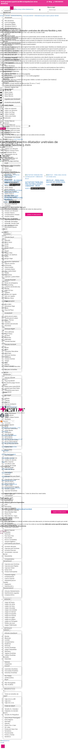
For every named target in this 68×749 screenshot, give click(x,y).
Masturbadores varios (9, 480)
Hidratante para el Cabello (9, 581)
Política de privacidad (24, 509)
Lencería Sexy (9, 237)
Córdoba (4, 284)
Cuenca (4, 288)
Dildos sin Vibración (10, 182)
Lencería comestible (11, 369)
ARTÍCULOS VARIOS (7, 629)
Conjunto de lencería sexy (12, 287)
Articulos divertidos (10, 633)
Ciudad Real (5, 281)
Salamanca (5, 363)
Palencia (4, 353)
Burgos (3, 259)
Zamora (4, 399)
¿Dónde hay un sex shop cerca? (12, 439)
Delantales (8, 659)
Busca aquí (51, 7)
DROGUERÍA (8, 450)
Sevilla (3, 372)
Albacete (4, 232)
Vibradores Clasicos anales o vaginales (12, 33)
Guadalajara (5, 301)
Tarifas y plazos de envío (10, 443)
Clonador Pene (9, 134)
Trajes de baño (9, 301)
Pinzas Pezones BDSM (11, 443)
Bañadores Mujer (10, 306)
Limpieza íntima (9, 595)
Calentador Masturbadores (8, 146)
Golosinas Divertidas (11, 672)
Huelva (3, 304)
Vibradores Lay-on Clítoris (9, 29)
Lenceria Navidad (10, 341)
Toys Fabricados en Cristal (10, 201)
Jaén (3, 311)
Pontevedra (5, 356)
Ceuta (3, 278)
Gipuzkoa (4, 291)
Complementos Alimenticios (8, 560)
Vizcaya (4, 396)
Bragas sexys (9, 248)
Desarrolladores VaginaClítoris (8, 70)
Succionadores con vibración (9, 82)
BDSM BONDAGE (6, 373)
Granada (4, 298)
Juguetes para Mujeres (11, 59)
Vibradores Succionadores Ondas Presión (12, 44)
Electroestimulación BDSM (10, 228)
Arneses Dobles (9, 216)
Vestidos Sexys (9, 298)
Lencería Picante (10, 280)
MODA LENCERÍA (6, 233)
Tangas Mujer (9, 258)
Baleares (4, 252)
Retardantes (8, 556)
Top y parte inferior (10, 271)
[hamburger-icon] (12, 8)
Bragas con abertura (11, 255)
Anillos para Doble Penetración (9, 117)
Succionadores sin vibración (9, 78)
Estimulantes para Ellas (12, 476)
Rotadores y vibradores (9, 484)
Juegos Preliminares (11, 625)
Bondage (7, 395)
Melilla (3, 340)
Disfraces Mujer (9, 329)
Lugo (3, 330)
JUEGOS (6, 599)
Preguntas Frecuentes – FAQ (11, 428)
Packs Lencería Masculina (12, 366)
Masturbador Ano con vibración (10, 159)
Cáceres (4, 262)
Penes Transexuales (11, 197)
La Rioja (4, 317)
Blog (3, 462)
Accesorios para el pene (12, 102)
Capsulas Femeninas (11, 490)
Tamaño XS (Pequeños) (12, 714)
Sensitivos (8, 736)
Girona (3, 294)
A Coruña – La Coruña (7, 226)
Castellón (4, 275)
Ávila (3, 245)
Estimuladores (9, 63)
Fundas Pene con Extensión (9, 125)
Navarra (4, 347)
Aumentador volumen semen (10, 553)
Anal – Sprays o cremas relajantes (11, 518)
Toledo (3, 386)
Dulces (7, 666)
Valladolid (4, 392)
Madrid (3, 333)
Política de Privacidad (9, 454)
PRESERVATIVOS (9, 689)
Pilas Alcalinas (9, 684)
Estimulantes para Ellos (12, 543)
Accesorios (8, 313)
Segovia (4, 369)
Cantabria (4, 271)
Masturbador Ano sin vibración (10, 155)
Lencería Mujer (6, 473)
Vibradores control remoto (9, 40)
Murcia (3, 343)
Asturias (4, 242)
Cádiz (3, 265)
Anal (6, 163)
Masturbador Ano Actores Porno (11, 138)
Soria (3, 376)
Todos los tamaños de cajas (10, 695)
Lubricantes (8, 495)
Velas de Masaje (9, 469)
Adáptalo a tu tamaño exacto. (10, 712)
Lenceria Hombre (10, 344)
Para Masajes (9, 455)
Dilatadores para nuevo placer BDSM (11, 391)
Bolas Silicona (9, 96)
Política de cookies (8, 458)
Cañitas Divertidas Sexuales (9, 656)
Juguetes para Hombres (12, 99)
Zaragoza (4, 402)
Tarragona (4, 379)
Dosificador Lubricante (11, 527)
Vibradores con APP (11, 54)
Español (5, 421)
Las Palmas (5, 320)
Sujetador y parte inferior (12, 276)
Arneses (7, 206)
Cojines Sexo (8, 447)
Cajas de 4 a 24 (9, 703)
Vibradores (8, 17)
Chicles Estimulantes (11, 571)
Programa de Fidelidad (9, 435)
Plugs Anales (8, 179)
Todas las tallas (9, 706)
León (3, 323)
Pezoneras (8, 325)
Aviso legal (5, 451)
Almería (4, 239)
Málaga (4, 337)
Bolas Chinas (8, 89)
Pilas (6, 679)
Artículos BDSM (9, 377)
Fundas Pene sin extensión (8, 122)
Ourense (4, 350)
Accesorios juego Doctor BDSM (11, 383)
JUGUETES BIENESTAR (7, 11)
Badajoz (4, 249)
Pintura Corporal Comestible (8, 531)
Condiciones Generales (9, 447)
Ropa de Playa (9, 310)
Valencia (4, 389)
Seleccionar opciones (37, 188)
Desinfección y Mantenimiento (8, 587)
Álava (3, 229)
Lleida (3, 327)
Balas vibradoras (7, 469)
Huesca (4, 308)
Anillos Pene (8, 105)
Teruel (3, 382)
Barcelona (4, 255)
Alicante (4, 235)
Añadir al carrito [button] (56, 185)
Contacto (5, 432)
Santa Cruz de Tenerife (8, 366)
